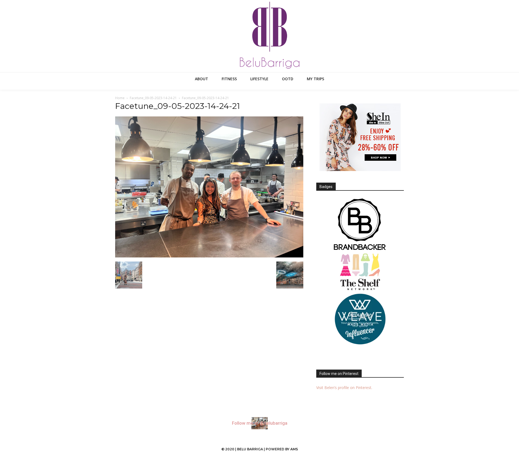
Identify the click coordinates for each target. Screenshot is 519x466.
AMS (294, 449)
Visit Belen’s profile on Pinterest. (344, 387)
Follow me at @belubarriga (259, 423)
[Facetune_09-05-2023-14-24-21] (209, 256)
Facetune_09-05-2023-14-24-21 (153, 98)
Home (120, 98)
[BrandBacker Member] (360, 225)
